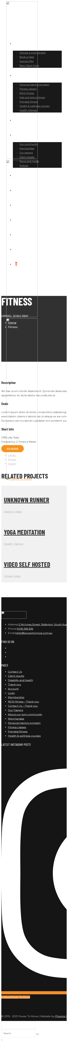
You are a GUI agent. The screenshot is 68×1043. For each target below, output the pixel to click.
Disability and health (20, 680)
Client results (16, 676)
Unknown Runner (26, 500)
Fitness (8, 576)
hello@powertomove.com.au (33, 633)
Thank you (14, 684)
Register (21, 249)
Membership (16, 697)
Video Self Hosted (27, 564)
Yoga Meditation (24, 532)
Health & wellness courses (24, 735)
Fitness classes (17, 727)
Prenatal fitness (17, 731)
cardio (12, 455)
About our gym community (25, 714)
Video (18, 511)
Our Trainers (15, 710)
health (12, 463)
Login (19, 234)
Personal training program (24, 723)
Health (8, 543)
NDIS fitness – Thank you (23, 701)
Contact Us (15, 671)
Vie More (12, 448)
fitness (12, 459)
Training (9, 511)
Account (13, 688)
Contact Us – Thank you (23, 705)
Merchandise (16, 718)
